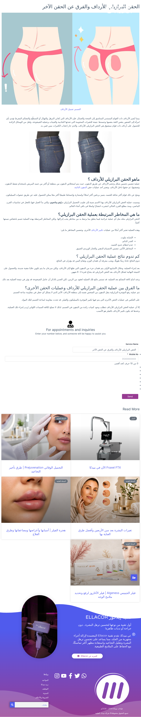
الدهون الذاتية (81, 187)
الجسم (78, 109)
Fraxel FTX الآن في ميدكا (105, 467)
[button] (39, 9)
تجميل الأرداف (66, 109)
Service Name (132, 344)
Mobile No (132, 354)
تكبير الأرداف (97, 230)
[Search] (12, 704)
